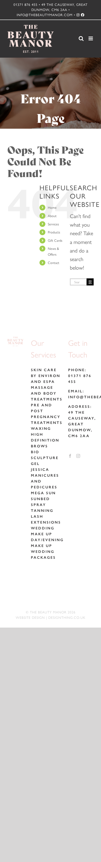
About (52, 215)
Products (54, 232)
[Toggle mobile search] (81, 38)
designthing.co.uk (66, 617)
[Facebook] (70, 456)
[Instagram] (78, 456)
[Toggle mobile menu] (91, 38)
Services (53, 223)
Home (52, 207)
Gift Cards (55, 240)
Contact (53, 262)
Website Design (30, 617)
